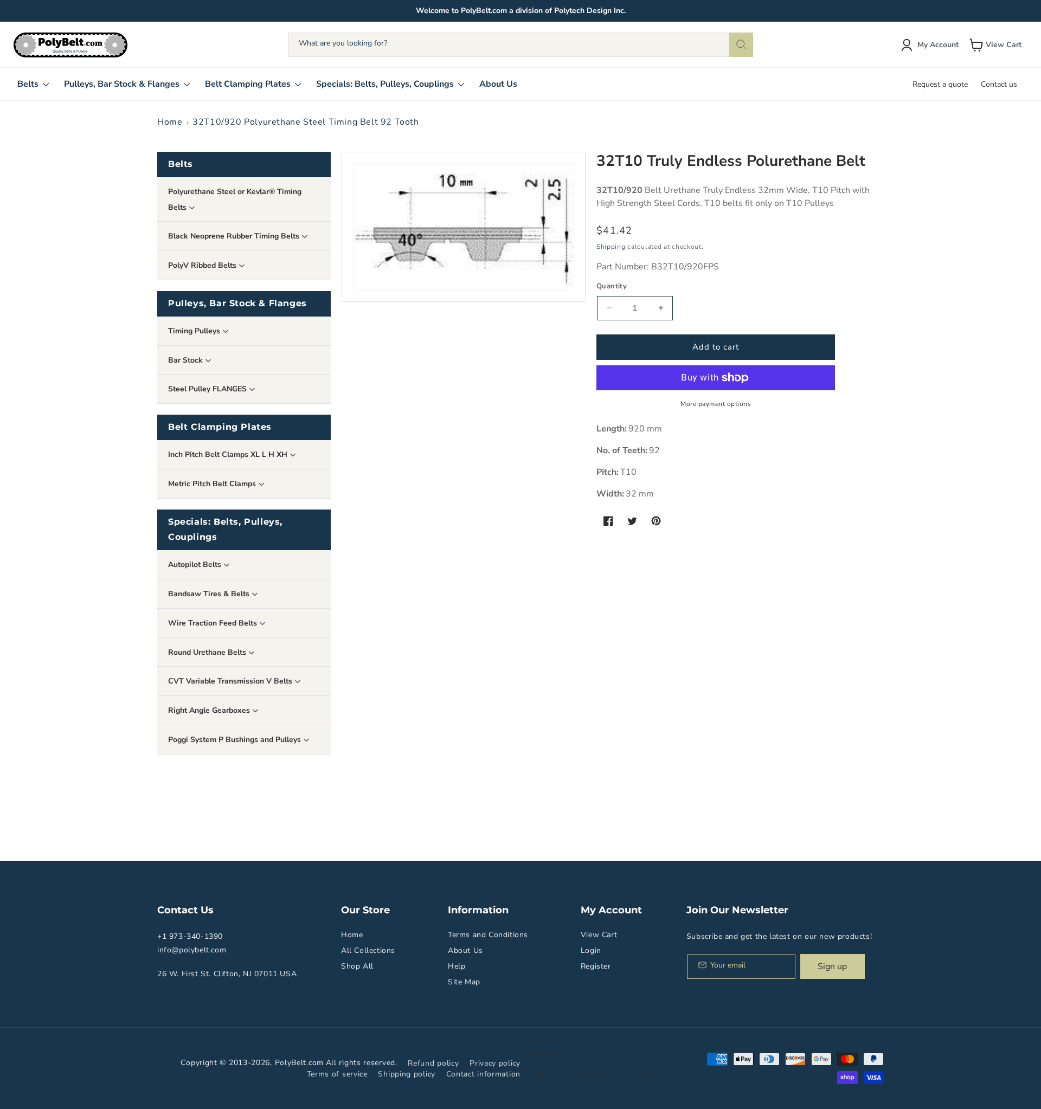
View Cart (599, 935)
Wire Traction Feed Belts (213, 623)
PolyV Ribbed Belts (203, 265)
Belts (180, 164)
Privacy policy (495, 1063)
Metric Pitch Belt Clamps (213, 484)
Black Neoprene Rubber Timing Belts (234, 236)
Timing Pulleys (195, 331)
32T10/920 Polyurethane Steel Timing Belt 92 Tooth (305, 122)
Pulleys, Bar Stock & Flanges (237, 303)
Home (169, 122)
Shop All (357, 966)
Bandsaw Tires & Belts (210, 594)
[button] (996, 45)
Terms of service (337, 1074)
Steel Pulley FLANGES (208, 389)
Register (596, 966)
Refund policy (433, 1063)
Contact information (483, 1074)
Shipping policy (406, 1074)
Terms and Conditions (488, 935)
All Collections (368, 950)
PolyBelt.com (299, 1063)
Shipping (611, 246)
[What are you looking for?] (741, 45)
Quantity (611, 286)
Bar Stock (186, 360)
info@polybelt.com (191, 950)
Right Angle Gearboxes (210, 710)
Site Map (464, 982)
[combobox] (520, 45)
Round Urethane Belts (208, 652)
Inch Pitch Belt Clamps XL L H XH (229, 454)
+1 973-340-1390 (190, 936)
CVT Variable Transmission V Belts (231, 681)
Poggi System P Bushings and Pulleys (235, 739)
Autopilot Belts (195, 564)
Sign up (832, 966)
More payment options (715, 403)
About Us (465, 950)
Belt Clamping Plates (220, 427)
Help (456, 966)
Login (591, 950)
